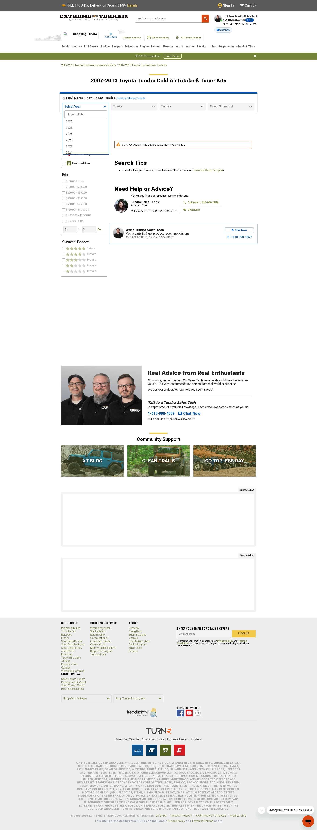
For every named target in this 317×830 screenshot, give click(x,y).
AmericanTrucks (153, 739)
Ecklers (196, 739)
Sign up (244, 633)
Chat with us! (97, 644)
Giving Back (135, 631)
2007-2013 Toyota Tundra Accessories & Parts (88, 65)
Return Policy (97, 634)
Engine (144, 46)
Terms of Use (98, 654)
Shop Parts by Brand (72, 644)
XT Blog (65, 661)
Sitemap (161, 815)
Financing (66, 654)
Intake (179, 46)
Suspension (226, 46)
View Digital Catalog (72, 670)
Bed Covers (91, 46)
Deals (65, 46)
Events (65, 637)
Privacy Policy (225, 641)
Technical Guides (71, 657)
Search (205, 19)
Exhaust (156, 46)
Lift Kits (201, 46)
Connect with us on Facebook (180, 713)
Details (132, 5)
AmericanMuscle (127, 739)
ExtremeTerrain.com (94, 18)
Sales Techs (135, 647)
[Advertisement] (158, 519)
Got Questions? (99, 637)
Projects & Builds (70, 628)
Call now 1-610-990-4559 (203, 202)
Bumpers (117, 46)
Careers (133, 637)
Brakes (105, 46)
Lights (212, 46)
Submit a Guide (137, 634)
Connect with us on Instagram (197, 713)
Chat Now (194, 209)
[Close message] (255, 56)
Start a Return (98, 631)
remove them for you (208, 170)
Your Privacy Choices (211, 815)
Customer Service (100, 641)
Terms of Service (202, 821)
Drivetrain (131, 46)
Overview (134, 628)
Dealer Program (138, 644)
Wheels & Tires (245, 46)
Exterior (168, 46)
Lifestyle (76, 46)
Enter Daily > (173, 56)
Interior (190, 46)
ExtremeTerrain (177, 739)
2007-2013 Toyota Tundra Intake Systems (142, 65)
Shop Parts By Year (72, 641)
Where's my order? (100, 628)
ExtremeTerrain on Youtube (189, 713)
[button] (223, 30)
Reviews (133, 651)
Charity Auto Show (139, 641)
